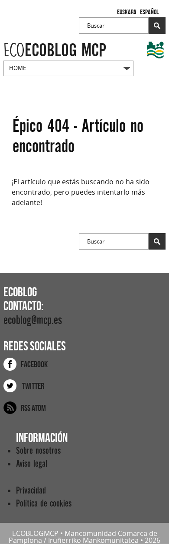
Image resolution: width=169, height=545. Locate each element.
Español (149, 12)
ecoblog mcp (54, 50)
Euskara (126, 12)
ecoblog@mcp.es (32, 320)
